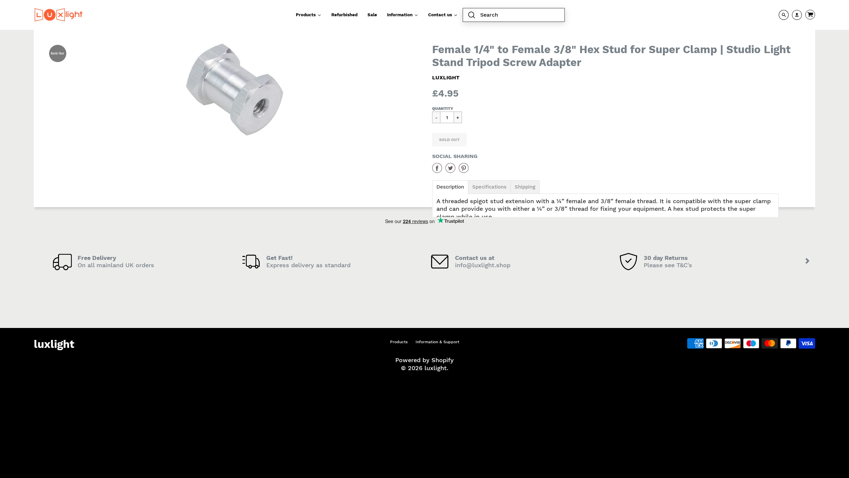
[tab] (450, 187)
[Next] (808, 261)
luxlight (446, 77)
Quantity (442, 108)
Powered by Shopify (424, 360)
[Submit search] (471, 15)
